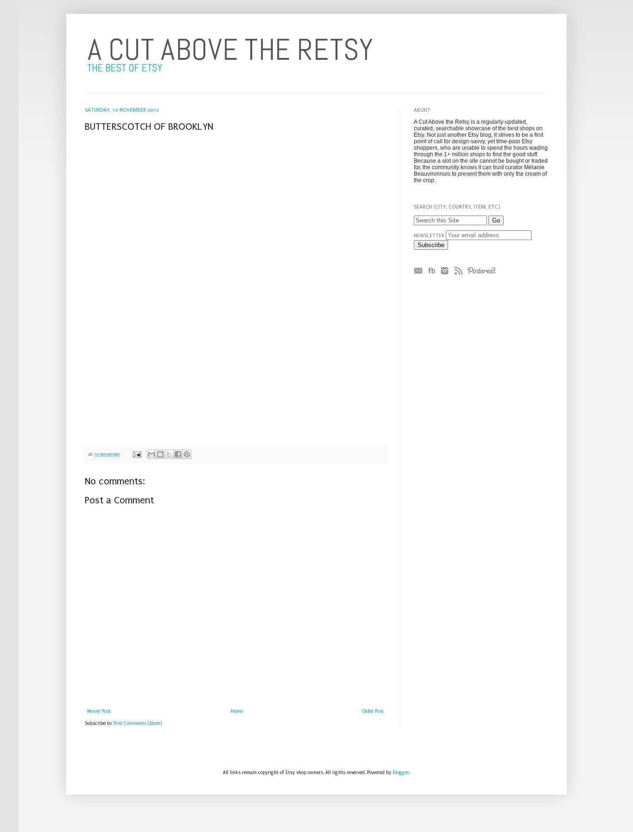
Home (237, 711)
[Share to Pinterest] (186, 454)
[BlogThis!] (160, 454)
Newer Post (99, 711)
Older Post (373, 711)
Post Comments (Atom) (138, 723)
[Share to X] (169, 454)
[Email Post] (137, 454)
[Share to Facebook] (178, 454)
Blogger (400, 772)
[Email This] (151, 454)
